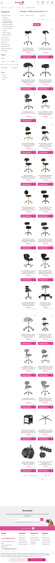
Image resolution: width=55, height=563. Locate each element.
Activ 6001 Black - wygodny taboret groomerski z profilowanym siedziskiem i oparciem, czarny (45, 145)
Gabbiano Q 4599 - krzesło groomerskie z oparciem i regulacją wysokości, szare (45, 399)
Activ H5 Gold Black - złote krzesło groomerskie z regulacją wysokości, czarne (28, 208)
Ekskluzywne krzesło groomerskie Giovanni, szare (28, 399)
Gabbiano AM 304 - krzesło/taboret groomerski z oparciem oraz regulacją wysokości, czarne (28, 177)
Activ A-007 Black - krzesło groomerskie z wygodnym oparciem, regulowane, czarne (45, 240)
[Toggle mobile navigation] (1, 3)
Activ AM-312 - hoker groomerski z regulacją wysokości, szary (45, 304)
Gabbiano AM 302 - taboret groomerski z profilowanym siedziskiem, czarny (28, 81)
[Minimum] (1, 64)
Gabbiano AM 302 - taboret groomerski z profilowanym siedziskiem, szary (28, 336)
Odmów (13, 559)
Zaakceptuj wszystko (37, 559)
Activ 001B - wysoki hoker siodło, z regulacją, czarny (45, 49)
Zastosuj (15, 67)
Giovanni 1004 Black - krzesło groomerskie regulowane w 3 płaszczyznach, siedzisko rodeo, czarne (45, 113)
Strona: (43, 19)
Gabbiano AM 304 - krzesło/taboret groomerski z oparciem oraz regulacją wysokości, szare (28, 368)
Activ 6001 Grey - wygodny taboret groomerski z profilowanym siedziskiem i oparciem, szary (45, 336)
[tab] (9, 58)
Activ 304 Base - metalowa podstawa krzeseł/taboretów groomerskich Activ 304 (45, 431)
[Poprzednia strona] (39, 19)
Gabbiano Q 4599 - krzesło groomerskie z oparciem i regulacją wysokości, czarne (45, 272)
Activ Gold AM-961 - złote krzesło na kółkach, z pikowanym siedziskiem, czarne (45, 208)
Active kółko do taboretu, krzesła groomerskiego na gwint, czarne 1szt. (28, 463)
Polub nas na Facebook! (26, 528)
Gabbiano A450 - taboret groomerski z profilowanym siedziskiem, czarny (45, 81)
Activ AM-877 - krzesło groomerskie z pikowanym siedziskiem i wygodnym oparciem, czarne (28, 240)
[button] (38, 3)
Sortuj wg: (22, 15)
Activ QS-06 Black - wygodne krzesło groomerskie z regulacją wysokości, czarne (28, 272)
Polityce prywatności (37, 556)
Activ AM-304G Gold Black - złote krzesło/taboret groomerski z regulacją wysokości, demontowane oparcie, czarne (45, 177)
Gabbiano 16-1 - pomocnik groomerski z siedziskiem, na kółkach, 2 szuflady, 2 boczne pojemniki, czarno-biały (28, 431)
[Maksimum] (17, 64)
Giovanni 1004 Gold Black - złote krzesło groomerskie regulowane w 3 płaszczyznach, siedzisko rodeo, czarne (28, 145)
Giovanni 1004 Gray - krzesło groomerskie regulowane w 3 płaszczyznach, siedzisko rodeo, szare (45, 368)
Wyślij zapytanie (46, 544)
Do (9, 61)
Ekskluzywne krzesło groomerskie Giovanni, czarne (28, 112)
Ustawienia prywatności (33, 542)
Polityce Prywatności (36, 522)
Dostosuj (22, 559)
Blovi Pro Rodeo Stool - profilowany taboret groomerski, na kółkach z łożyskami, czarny (28, 49)
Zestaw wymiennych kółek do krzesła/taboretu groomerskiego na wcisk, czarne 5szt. (45, 463)
